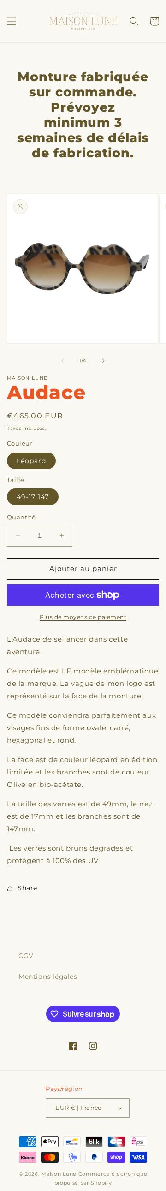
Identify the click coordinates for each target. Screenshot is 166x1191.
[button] (11, 21)
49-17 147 (33, 497)
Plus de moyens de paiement (83, 616)
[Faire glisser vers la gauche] (63, 361)
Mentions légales (47, 976)
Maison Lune (59, 1174)
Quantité (21, 517)
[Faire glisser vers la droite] (103, 361)
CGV (26, 956)
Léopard (31, 461)
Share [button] (27, 888)
